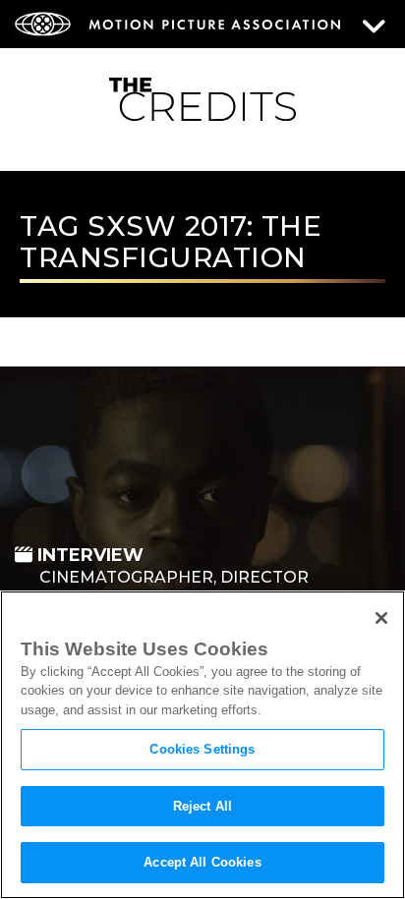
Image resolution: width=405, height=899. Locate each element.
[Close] (381, 618)
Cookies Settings (202, 749)
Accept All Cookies (202, 862)
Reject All (202, 806)
